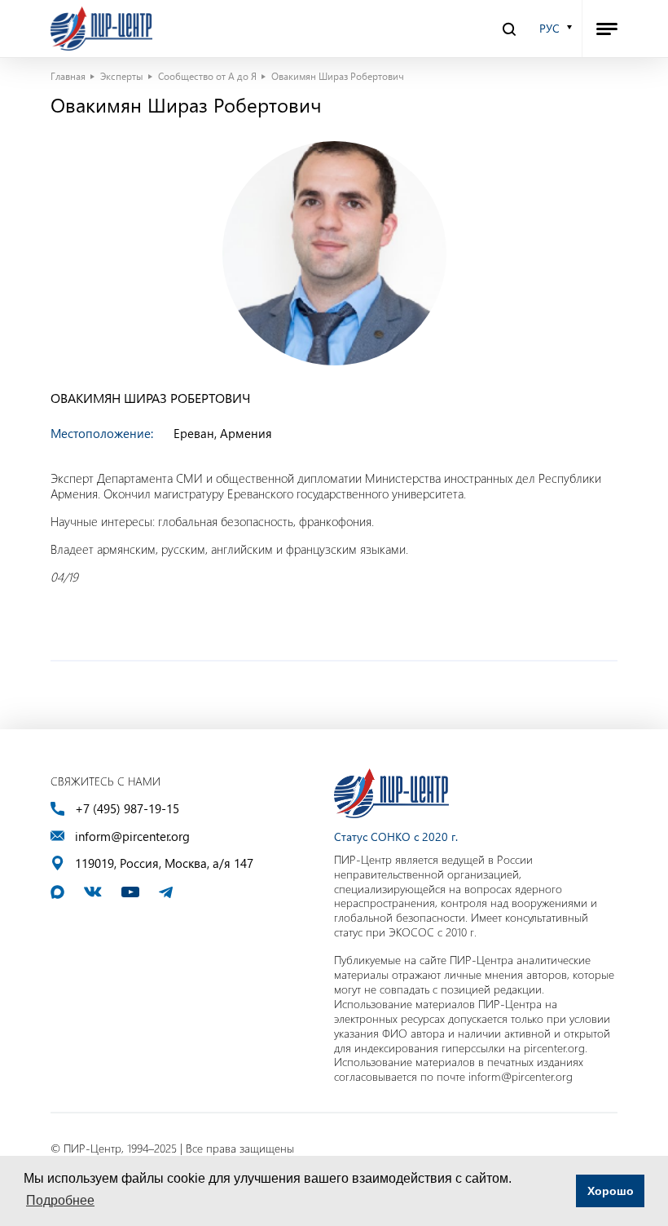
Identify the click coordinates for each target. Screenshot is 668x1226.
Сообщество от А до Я (207, 75)
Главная (68, 75)
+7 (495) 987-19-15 (127, 809)
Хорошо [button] (610, 1190)
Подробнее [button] (60, 1200)
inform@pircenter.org (132, 836)
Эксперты (121, 75)
